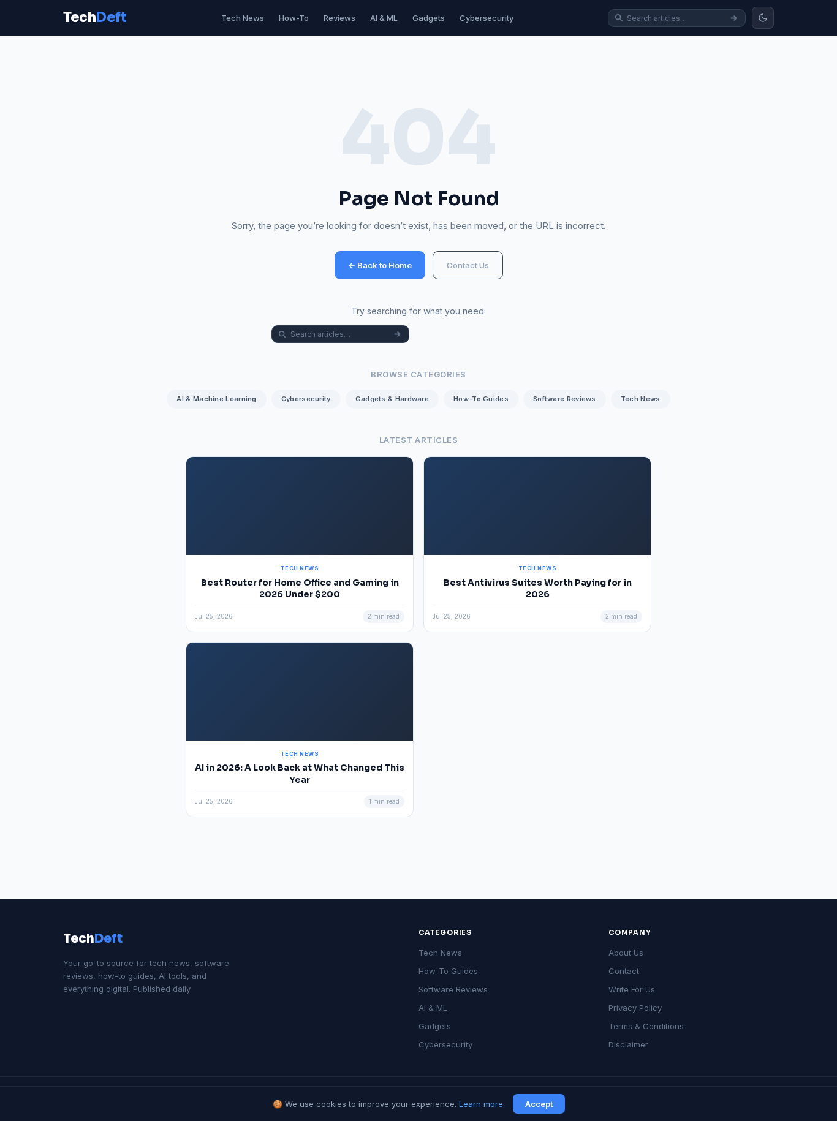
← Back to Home (380, 265)
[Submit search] (734, 18)
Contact (623, 971)
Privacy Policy (635, 1008)
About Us (625, 952)
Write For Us (631, 989)
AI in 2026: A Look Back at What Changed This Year (299, 773)
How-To (294, 18)
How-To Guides (481, 398)
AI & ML (384, 18)
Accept (539, 1104)
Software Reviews (564, 398)
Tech (93, 938)
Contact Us (468, 265)
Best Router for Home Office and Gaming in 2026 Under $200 (300, 588)
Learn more (481, 1104)
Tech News (242, 18)
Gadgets (428, 18)
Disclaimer (628, 1044)
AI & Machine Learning (216, 398)
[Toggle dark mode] (763, 18)
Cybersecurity (486, 18)
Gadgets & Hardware (392, 398)
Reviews (339, 18)
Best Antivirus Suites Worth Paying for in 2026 (538, 588)
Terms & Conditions (646, 1026)
